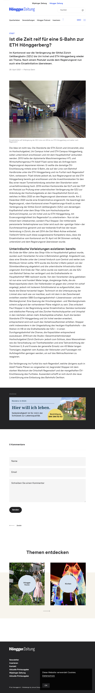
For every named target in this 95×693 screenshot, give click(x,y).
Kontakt (12, 666)
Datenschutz (48, 676)
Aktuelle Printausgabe (19, 670)
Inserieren (13, 663)
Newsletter (14, 660)
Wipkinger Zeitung (39, 3)
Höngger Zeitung (56, 3)
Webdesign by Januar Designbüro (33, 687)
